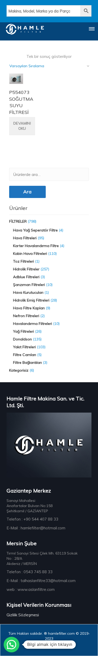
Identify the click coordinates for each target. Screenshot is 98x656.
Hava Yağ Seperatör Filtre (35, 230)
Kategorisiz (18, 370)
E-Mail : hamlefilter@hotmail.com (36, 527)
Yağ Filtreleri (23, 331)
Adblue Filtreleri (26, 277)
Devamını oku (22, 126)
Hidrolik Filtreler (26, 269)
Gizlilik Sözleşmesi (23, 614)
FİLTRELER (18, 221)
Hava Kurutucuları (28, 292)
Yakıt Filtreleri (24, 347)
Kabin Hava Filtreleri (30, 253)
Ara (27, 192)
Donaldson (22, 339)
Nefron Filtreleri (26, 315)
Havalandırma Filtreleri (32, 323)
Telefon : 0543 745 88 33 (30, 571)
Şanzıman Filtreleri (29, 284)
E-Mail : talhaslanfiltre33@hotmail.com (41, 580)
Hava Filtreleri (25, 238)
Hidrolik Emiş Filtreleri (31, 300)
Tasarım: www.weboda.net (48, 646)
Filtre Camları (24, 354)
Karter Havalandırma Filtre (36, 245)
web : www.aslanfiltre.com (31, 589)
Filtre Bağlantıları (27, 362)
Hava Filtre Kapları (29, 308)
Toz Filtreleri (23, 261)
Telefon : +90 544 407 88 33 (32, 519)
